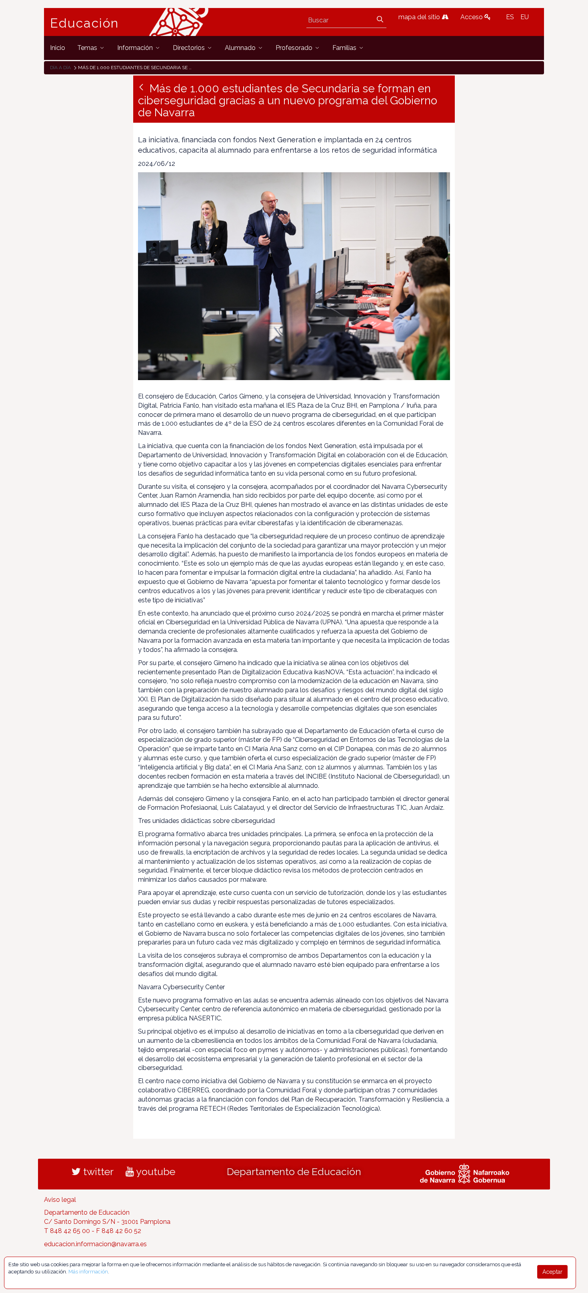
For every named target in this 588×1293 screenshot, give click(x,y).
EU (524, 17)
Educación (84, 23)
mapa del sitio (420, 17)
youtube (154, 1171)
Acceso (472, 17)
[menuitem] (57, 48)
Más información (88, 1272)
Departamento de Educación (294, 1171)
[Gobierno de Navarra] (464, 1172)
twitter (97, 1171)
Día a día (60, 67)
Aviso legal (60, 1199)
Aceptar (552, 1272)
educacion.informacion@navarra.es (95, 1244)
